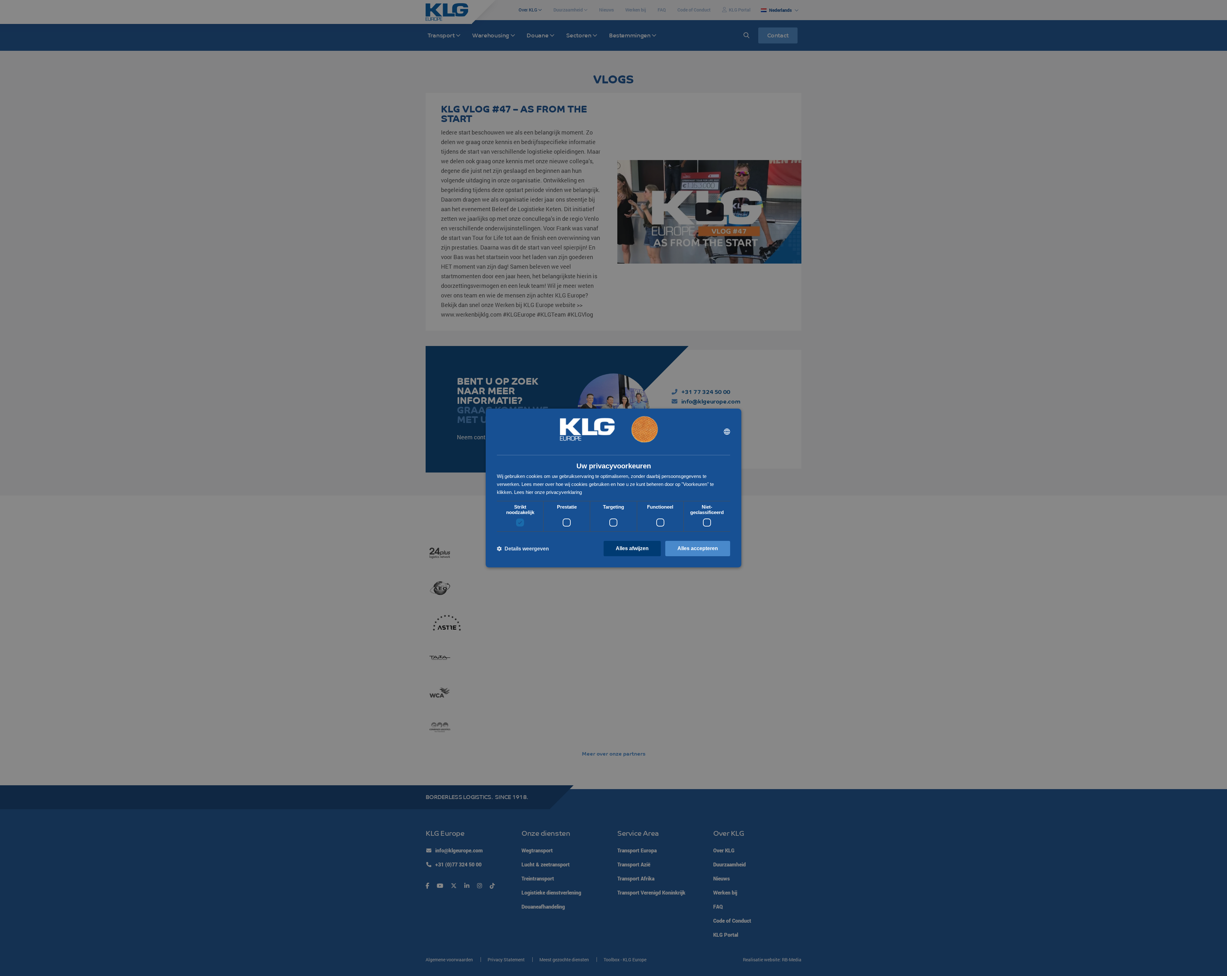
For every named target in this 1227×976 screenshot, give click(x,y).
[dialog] (613, 488)
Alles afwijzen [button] (632, 548)
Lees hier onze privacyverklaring (548, 492)
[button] (523, 548)
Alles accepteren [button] (697, 548)
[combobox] (727, 431)
